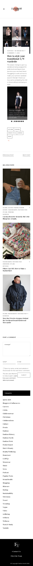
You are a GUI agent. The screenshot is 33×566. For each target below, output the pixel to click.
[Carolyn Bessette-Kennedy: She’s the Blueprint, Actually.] (16, 187)
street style (12, 133)
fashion (17, 129)
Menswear (6, 462)
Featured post (22, 209)
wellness (6, 518)
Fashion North (12, 209)
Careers (6, 407)
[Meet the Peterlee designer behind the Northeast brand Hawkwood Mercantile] (16, 293)
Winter (20, 133)
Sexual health (7, 479)
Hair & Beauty (8, 448)
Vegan (5, 507)
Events (5, 427)
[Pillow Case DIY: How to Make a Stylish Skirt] (16, 241)
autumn (10, 129)
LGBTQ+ (6, 459)
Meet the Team (16, 556)
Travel (5, 500)
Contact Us (16, 551)
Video (5, 511)
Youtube (6, 528)
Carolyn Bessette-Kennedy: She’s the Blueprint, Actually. (16, 218)
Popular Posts (8, 476)
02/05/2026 (6, 315)
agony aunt (7, 400)
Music (5, 466)
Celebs (5, 207)
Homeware (6, 264)
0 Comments (10, 53)
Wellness (6, 521)
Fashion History (9, 434)
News (5, 469)
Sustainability (8, 493)
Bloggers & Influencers (11, 403)
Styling (5, 212)
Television (6, 497)
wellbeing (6, 514)
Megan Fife (20, 50)
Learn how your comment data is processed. (10, 378)
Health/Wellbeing (9, 452)
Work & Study (8, 525)
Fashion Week (8, 441)
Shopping (6, 483)
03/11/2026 (5, 266)
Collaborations (8, 421)
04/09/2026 (6, 214)
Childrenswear (8, 414)
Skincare (6, 486)
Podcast (6, 473)
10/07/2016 (10, 50)
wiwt (9, 136)
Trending (11, 212)
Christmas (6, 417)
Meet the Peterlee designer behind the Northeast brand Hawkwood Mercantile (15, 320)
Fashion (16, 207)
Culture (10, 207)
